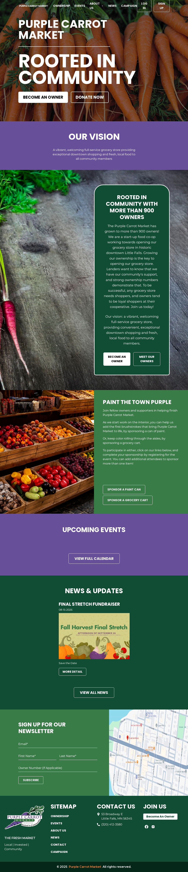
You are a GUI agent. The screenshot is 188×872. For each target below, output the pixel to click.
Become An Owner (160, 816)
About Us (95, 5)
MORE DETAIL (72, 672)
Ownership (61, 6)
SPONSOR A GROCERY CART (127, 500)
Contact (58, 845)
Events (80, 6)
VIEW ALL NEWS (94, 692)
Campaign (129, 6)
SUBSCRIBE (31, 780)
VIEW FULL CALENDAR (94, 558)
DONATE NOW (90, 97)
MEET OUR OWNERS (146, 359)
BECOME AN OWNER (43, 97)
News (112, 6)
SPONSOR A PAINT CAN (124, 489)
